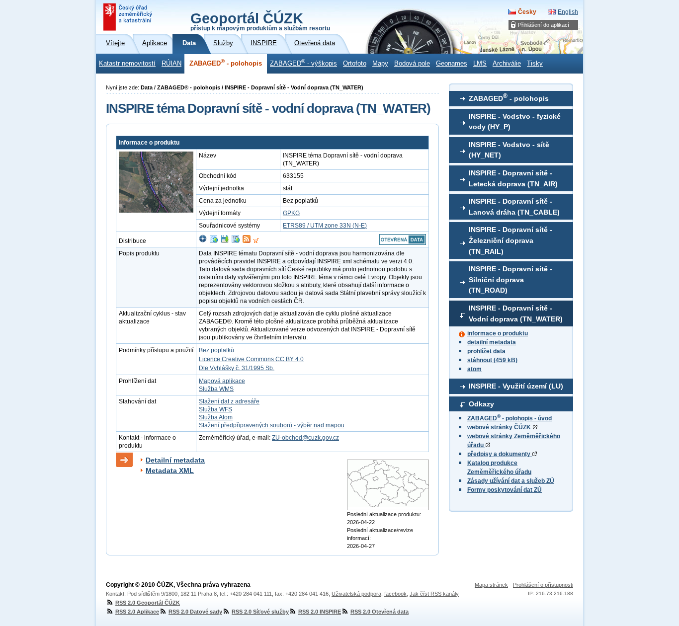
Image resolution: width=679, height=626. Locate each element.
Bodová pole (412, 63)
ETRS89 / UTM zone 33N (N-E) (325, 225)
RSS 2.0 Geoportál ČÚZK (147, 603)
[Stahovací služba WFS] (236, 240)
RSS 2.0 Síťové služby (260, 612)
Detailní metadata (175, 460)
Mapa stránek (491, 585)
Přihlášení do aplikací (543, 25)
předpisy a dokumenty (499, 454)
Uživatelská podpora (356, 594)
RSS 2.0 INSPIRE (319, 612)
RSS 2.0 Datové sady (195, 612)
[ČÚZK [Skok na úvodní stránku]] (128, 16)
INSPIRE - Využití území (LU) (516, 386)
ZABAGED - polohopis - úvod (509, 418)
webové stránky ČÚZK (499, 427)
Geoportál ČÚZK (260, 20)
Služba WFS (215, 409)
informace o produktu (497, 333)
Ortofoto (354, 63)
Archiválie (507, 63)
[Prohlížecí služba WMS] (214, 240)
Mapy (380, 63)
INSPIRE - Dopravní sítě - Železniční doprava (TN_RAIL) (510, 240)
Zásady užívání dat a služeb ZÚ (510, 480)
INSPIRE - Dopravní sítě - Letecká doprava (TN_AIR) (513, 178)
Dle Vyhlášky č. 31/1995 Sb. (236, 368)
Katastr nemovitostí (127, 63)
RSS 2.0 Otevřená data (379, 612)
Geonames (451, 63)
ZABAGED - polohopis (225, 62)
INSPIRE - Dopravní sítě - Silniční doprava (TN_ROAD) (510, 279)
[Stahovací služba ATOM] (247, 240)
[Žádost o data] (256, 240)
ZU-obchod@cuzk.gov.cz (305, 437)
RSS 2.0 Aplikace (137, 612)
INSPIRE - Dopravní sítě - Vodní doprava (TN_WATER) (516, 313)
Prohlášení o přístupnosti (543, 585)
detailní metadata (491, 342)
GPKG (291, 213)
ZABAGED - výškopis (303, 62)
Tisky (535, 63)
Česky (527, 11)
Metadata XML (170, 470)
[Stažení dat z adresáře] (225, 240)
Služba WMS (216, 389)
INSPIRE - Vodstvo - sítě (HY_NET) (509, 150)
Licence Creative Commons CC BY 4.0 (251, 359)
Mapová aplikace (222, 381)
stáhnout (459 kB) (492, 360)
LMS (480, 63)
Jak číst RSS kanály (434, 594)
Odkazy (481, 404)
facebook (395, 594)
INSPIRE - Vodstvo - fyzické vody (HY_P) (515, 121)
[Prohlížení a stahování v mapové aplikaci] (203, 240)
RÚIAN (171, 63)
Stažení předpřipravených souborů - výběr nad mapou (271, 425)
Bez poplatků (216, 350)
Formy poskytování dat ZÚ (504, 489)
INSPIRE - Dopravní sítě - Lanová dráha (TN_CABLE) (514, 206)
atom (474, 369)
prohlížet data (486, 351)
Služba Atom (216, 417)
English (568, 11)
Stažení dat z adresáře (229, 401)
